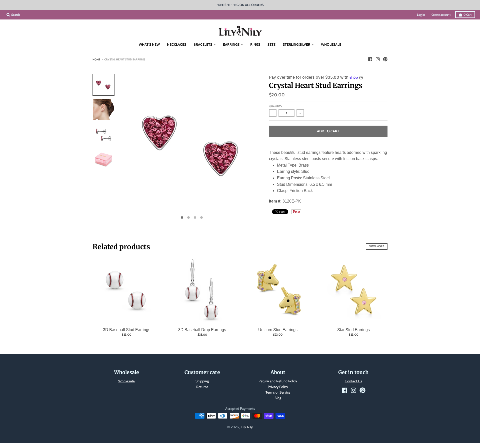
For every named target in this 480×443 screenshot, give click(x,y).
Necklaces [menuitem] (176, 44)
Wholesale (126, 381)
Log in (421, 14)
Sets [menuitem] (272, 44)
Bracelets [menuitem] (203, 44)
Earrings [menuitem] (231, 44)
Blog (277, 398)
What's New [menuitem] (149, 44)
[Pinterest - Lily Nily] (385, 59)
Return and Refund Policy (277, 381)
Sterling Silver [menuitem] (296, 44)
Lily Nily (247, 427)
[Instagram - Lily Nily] (378, 59)
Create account (441, 14)
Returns (202, 387)
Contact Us (353, 381)
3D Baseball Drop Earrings (202, 330)
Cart (468, 14)
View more (376, 246)
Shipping (202, 381)
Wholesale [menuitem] (331, 44)
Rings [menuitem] (255, 44)
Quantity (275, 106)
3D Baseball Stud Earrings (126, 330)
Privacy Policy (278, 387)
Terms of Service (278, 392)
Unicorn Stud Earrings (278, 330)
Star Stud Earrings (353, 330)
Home (96, 59)
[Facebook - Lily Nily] (370, 59)
